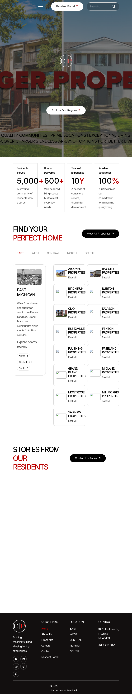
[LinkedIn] (23, 659)
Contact (45, 651)
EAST (73, 628)
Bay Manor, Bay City (66, 562)
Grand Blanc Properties (76, 372)
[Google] (16, 674)
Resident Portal (49, 657)
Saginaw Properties (76, 414)
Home (44, 628)
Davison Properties (110, 310)
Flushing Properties (76, 350)
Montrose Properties (76, 394)
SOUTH (74, 651)
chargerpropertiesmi (61, 690)
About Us (46, 634)
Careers (45, 645)
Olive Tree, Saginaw (17, 578)
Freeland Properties (110, 350)
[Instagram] (16, 666)
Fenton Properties (110, 330)
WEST (73, 634)
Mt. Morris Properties (110, 394)
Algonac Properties (76, 270)
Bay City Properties (110, 270)
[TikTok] (23, 666)
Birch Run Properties (76, 290)
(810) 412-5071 (106, 645)
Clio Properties (76, 310)
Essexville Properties (76, 330)
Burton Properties (110, 290)
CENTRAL (76, 640)
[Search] (113, 6)
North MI (75, 645)
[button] (40, 6)
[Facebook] (16, 659)
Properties (47, 640)
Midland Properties (110, 370)
